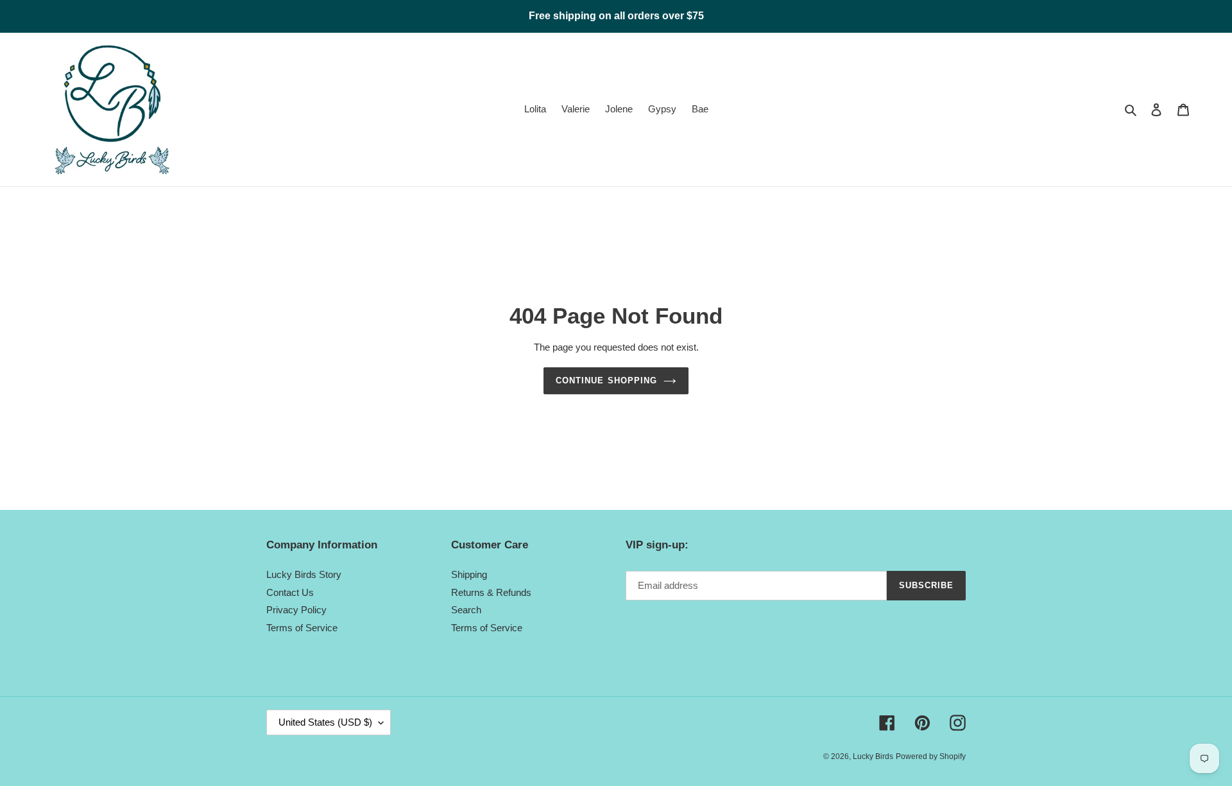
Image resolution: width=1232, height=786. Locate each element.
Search (466, 609)
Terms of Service (302, 627)
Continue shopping (606, 380)
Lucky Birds (873, 756)
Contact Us (290, 592)
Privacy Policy (296, 609)
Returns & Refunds (491, 592)
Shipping (469, 574)
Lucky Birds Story (303, 574)
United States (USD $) (325, 722)
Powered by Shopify (931, 756)
